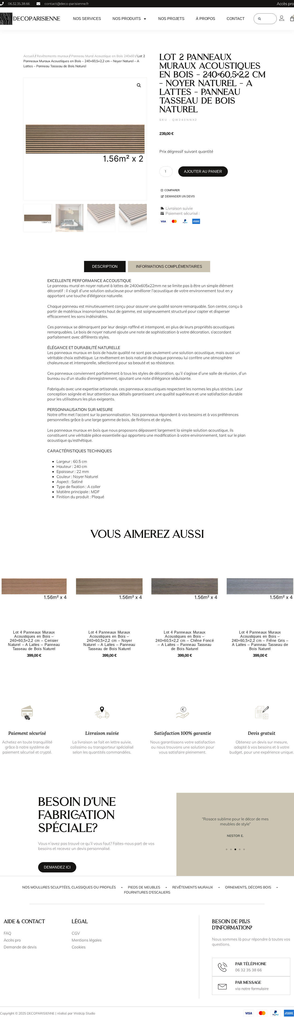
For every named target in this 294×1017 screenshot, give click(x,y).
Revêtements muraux (52, 56)
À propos (205, 19)
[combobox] (265, 18)
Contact (236, 19)
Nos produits (127, 19)
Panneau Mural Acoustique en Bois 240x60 (103, 56)
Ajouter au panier (203, 171)
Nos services (87, 19)
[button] (139, 85)
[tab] (105, 266)
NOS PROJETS (171, 19)
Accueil (28, 56)
